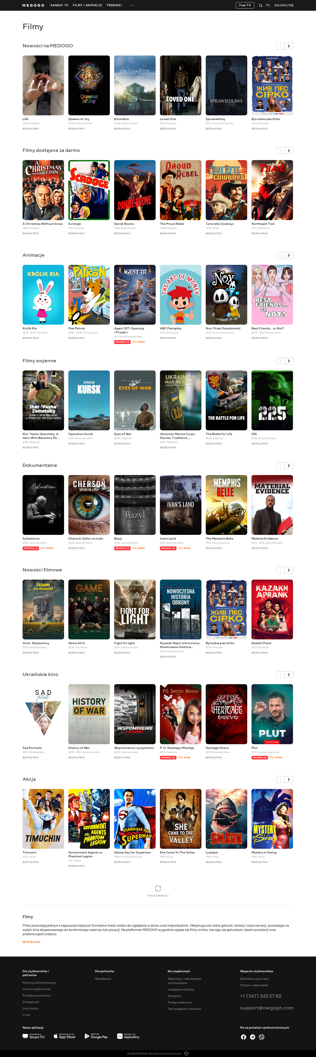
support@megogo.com (266, 1008)
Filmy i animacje (87, 5)
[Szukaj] (260, 5)
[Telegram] (252, 1037)
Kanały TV (60, 5)
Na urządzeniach (179, 971)
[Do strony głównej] (33, 5)
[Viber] (261, 1037)
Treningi (114, 5)
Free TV (245, 5)
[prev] (280, 46)
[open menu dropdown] (131, 5)
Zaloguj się (283, 5)
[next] (289, 46)
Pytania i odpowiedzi (254, 985)
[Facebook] (243, 1037)
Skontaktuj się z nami (254, 979)
